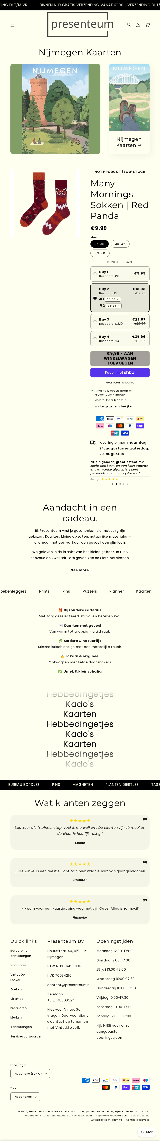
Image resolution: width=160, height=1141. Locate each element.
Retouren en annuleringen (20, 953)
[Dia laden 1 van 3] (116, 484)
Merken (16, 1017)
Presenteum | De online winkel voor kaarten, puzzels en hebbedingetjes (75, 1111)
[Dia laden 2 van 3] (120, 484)
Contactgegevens (138, 1119)
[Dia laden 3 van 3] (123, 484)
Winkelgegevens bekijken (114, 406)
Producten (18, 1008)
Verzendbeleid (140, 1115)
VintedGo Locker (17, 977)
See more (80, 570)
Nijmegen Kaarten (129, 142)
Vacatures (18, 965)
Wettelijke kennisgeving (106, 1119)
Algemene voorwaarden (111, 1115)
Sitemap (17, 999)
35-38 (99, 244)
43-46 (100, 253)
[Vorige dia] (112, 484)
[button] (12, 24)
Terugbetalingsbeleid (56, 1115)
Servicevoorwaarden (26, 1036)
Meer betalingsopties (120, 382)
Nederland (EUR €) (28, 1074)
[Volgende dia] (128, 484)
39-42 (120, 244)
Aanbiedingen (21, 1027)
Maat (94, 237)
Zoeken (16, 989)
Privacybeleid (83, 1115)
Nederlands (23, 1097)
